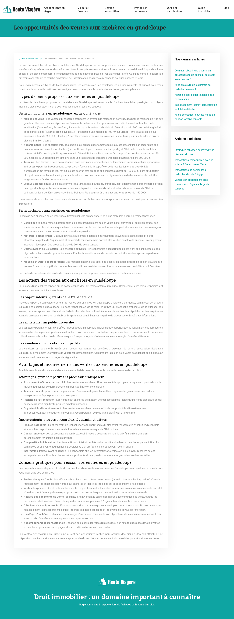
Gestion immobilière (112, 9)
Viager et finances (83, 9)
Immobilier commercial (141, 9)
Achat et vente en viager (54, 9)
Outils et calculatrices (174, 9)
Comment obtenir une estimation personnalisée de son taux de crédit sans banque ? (195, 75)
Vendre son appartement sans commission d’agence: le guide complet (192, 184)
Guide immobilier (204, 9)
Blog (226, 7)
